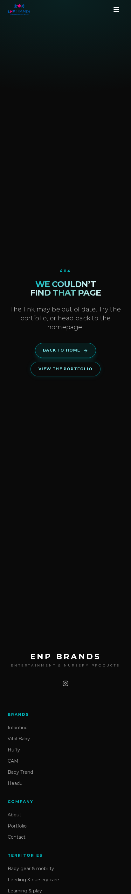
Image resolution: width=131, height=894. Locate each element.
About (14, 815)
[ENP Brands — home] (19, 9)
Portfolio (17, 826)
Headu (15, 783)
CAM (13, 761)
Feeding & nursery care (33, 880)
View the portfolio (65, 369)
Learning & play (25, 891)
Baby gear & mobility (31, 868)
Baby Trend (20, 772)
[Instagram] (65, 683)
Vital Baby (19, 739)
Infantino (18, 727)
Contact (16, 837)
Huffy (14, 750)
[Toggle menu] (116, 10)
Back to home (61, 350)
